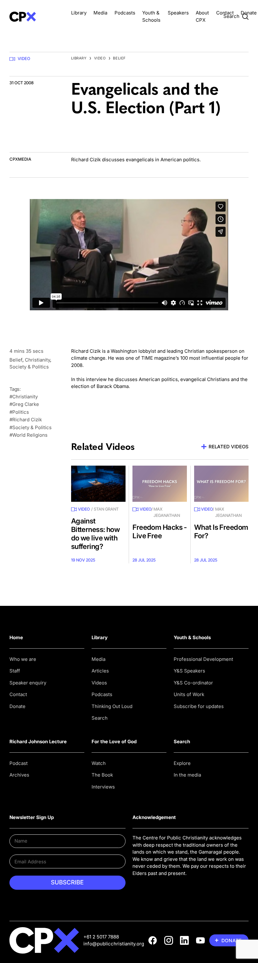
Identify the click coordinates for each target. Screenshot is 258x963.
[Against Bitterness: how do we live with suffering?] (98, 484)
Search (100, 718)
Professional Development (203, 659)
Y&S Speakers (189, 671)
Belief (119, 58)
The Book (102, 775)
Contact (225, 13)
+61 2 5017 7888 (101, 937)
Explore (182, 763)
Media (100, 13)
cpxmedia (20, 159)
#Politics (19, 412)
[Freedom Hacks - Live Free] (159, 484)
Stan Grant (106, 509)
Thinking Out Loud (112, 706)
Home (16, 637)
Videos (99, 683)
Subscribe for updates (199, 706)
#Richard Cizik (25, 420)
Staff (14, 671)
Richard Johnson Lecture (38, 741)
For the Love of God (114, 741)
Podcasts (125, 13)
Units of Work (189, 694)
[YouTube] (200, 940)
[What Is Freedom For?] (221, 484)
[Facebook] (152, 940)
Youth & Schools (192, 637)
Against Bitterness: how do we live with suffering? (95, 534)
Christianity (37, 360)
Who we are (22, 659)
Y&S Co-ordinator (193, 683)
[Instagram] (168, 940)
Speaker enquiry (27, 683)
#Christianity (23, 397)
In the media (187, 775)
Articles (100, 671)
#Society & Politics (30, 427)
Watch (99, 763)
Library (79, 13)
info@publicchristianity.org (113, 944)
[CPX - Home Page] (36, 16)
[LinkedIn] (184, 940)
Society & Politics (29, 367)
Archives (19, 775)
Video (24, 58)
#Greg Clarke (24, 404)
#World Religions (28, 435)
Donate (249, 13)
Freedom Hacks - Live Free (159, 531)
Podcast (18, 763)
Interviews (103, 787)
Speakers (178, 13)
